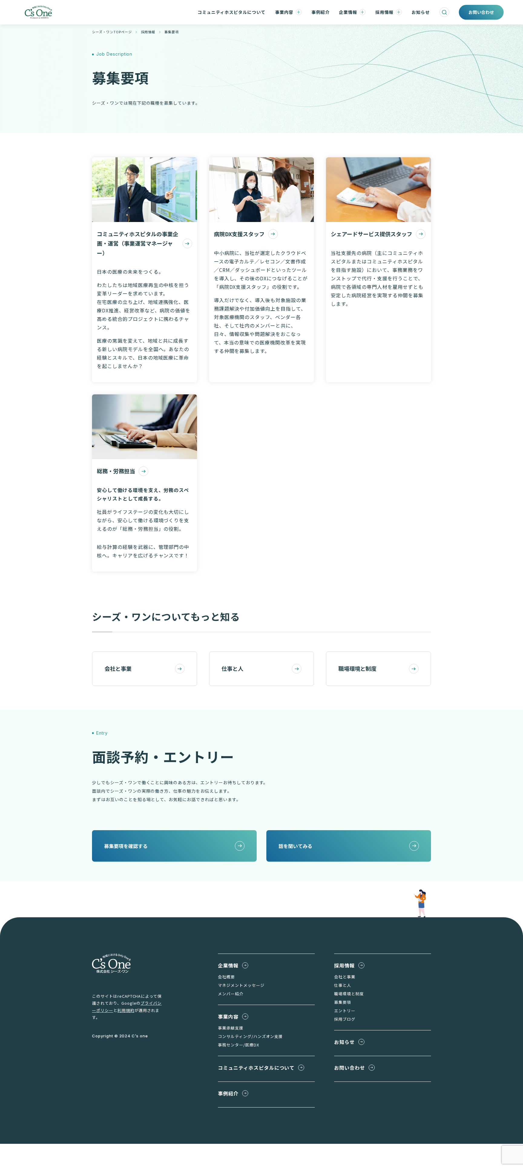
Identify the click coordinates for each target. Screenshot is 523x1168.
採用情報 (384, 12)
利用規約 (125, 1010)
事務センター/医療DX (238, 1045)
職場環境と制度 (357, 668)
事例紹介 (320, 12)
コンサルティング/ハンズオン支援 (250, 1036)
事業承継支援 (230, 1028)
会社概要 (226, 977)
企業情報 (348, 12)
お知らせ (421, 12)
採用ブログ (344, 1019)
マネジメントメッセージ (241, 985)
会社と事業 (118, 668)
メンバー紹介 (230, 994)
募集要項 (342, 1002)
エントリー (344, 1010)
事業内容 (284, 12)
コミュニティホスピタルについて (231, 12)
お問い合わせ (349, 1067)
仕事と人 (232, 668)
